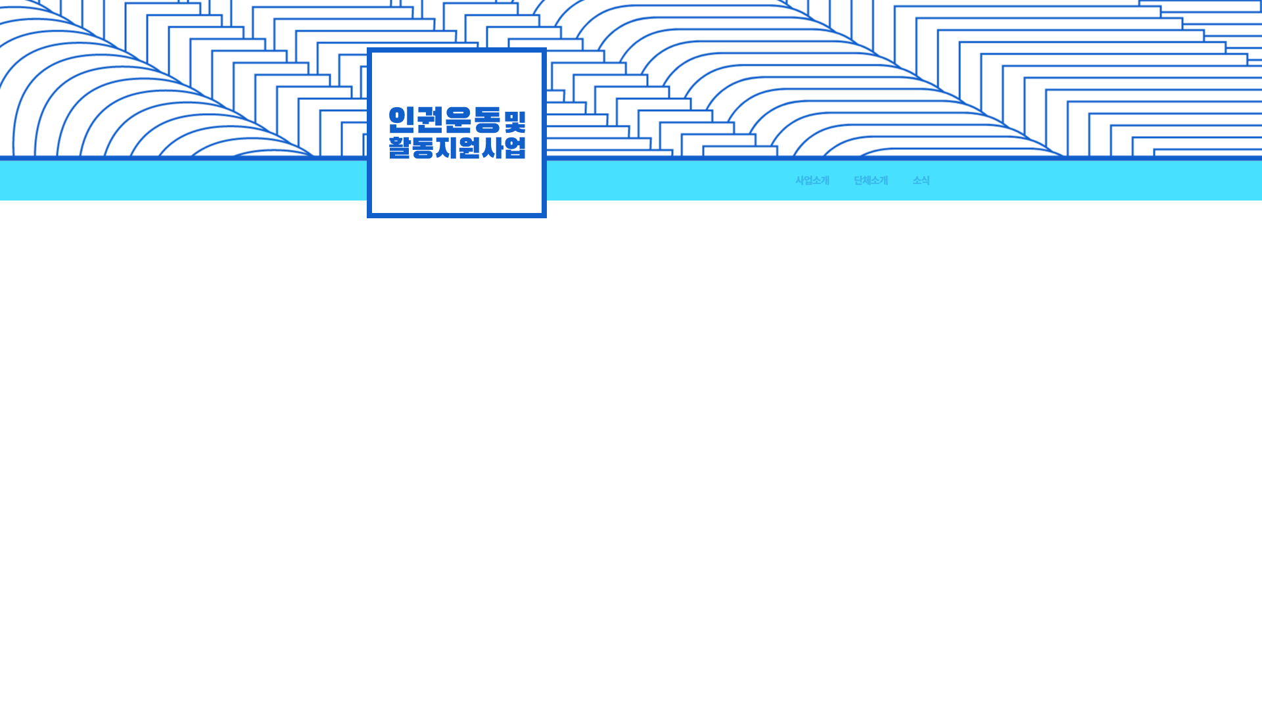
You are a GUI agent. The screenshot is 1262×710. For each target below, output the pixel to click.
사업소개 (812, 180)
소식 (920, 180)
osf (457, 132)
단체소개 (870, 180)
